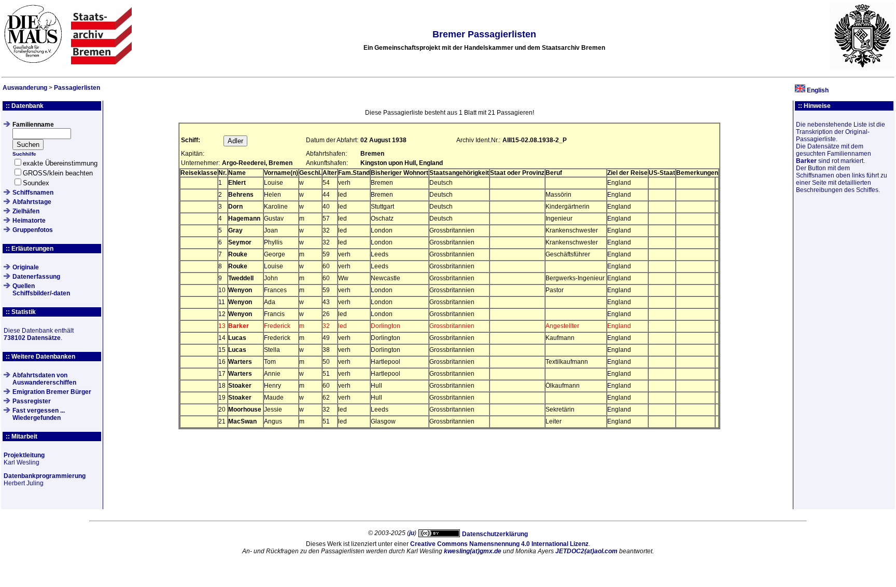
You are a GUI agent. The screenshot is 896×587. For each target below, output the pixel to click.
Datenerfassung (36, 276)
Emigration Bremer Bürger (51, 391)
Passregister (31, 401)
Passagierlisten (77, 87)
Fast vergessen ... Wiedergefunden (38, 414)
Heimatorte (29, 220)
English (818, 90)
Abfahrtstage (31, 202)
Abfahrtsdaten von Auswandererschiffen (44, 379)
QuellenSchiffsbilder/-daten (41, 289)
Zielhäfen (25, 211)
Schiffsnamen (32, 192)
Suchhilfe (24, 154)
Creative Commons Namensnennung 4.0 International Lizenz (499, 544)
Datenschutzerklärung (495, 534)
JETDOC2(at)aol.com (586, 551)
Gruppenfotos (32, 230)
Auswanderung (25, 87)
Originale (25, 267)
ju (411, 533)
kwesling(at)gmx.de (472, 551)
